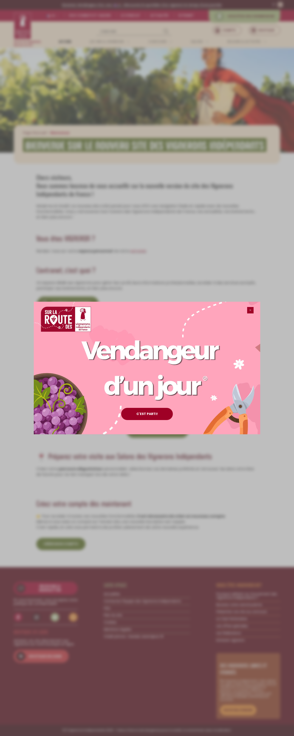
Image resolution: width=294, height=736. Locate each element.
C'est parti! (147, 414)
